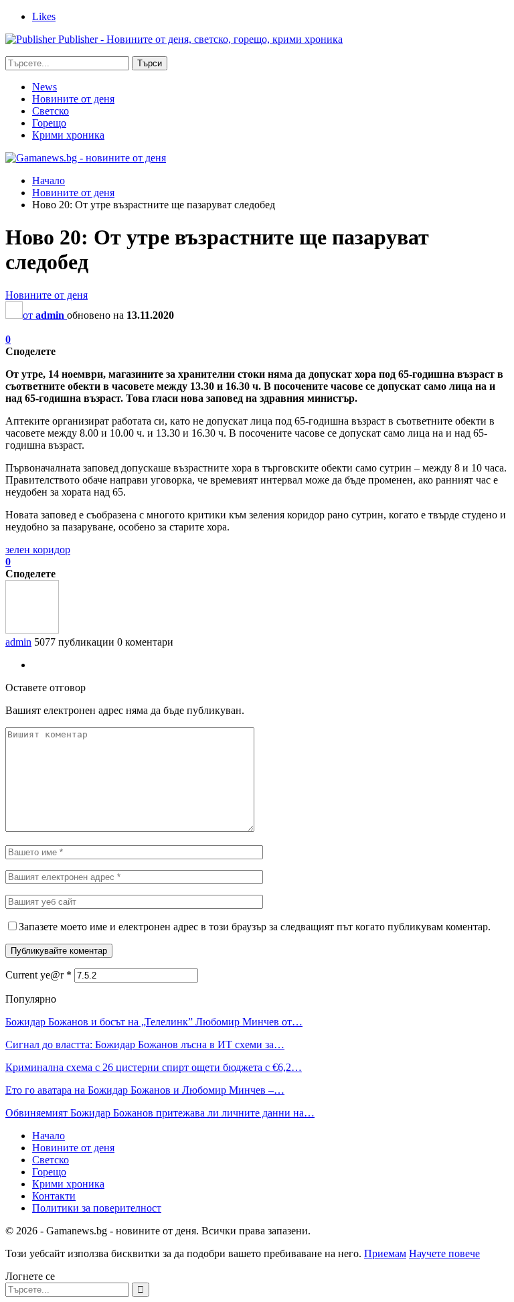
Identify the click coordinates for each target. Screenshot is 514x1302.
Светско (50, 111)
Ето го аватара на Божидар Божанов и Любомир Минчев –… (144, 1090)
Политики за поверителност (96, 1208)
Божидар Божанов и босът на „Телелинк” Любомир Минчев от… (154, 1021)
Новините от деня (73, 98)
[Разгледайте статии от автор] (32, 630)
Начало (48, 1135)
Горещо (49, 123)
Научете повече (444, 1253)
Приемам (385, 1253)
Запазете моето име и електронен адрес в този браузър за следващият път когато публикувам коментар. (255, 926)
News (44, 86)
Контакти (54, 1196)
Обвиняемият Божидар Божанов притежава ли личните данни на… (160, 1112)
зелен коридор (37, 549)
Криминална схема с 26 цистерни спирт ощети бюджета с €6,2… (153, 1067)
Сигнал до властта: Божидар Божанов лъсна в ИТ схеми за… (144, 1044)
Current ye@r (38, 975)
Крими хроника (68, 135)
